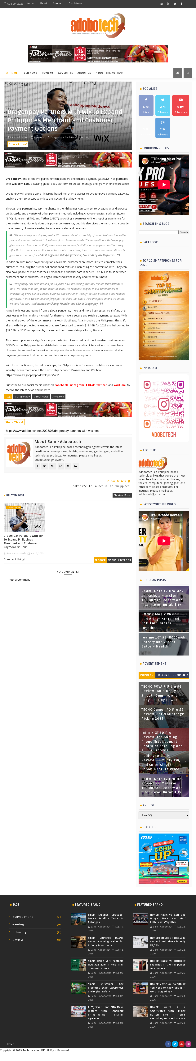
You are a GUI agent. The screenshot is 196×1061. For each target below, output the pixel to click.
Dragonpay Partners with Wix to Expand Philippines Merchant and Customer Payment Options (23, 541)
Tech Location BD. (34, 1050)
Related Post (15, 495)
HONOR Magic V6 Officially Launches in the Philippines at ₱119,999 (168, 965)
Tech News (29, 72)
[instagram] (161, 4)
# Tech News (41, 396)
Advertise (65, 72)
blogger (100, 560)
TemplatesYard (89, 1056)
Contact (58, 3)
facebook (124, 560)
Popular (147, 675)
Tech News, (71, 137)
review (17, 940)
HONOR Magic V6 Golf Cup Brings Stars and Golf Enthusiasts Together (168, 918)
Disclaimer (75, 3)
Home (30, 3)
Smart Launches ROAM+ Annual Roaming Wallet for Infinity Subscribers (105, 941)
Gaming (18, 924)
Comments (181, 675)
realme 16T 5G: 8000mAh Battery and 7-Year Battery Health (163, 642)
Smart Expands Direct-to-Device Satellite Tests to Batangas (105, 918)
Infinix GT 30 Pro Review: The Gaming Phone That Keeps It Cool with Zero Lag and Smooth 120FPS (162, 742)
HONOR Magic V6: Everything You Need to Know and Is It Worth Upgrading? (168, 988)
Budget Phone (22, 917)
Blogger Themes (128, 1056)
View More (124, 495)
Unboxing (19, 932)
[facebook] (182, 4)
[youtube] (168, 4)
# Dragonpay (22, 396)
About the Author (109, 72)
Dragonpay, (58, 137)
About (43, 3)
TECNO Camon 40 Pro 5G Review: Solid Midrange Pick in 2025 (162, 714)
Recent (163, 675)
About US (84, 72)
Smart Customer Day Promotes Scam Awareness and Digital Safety (105, 988)
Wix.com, (84, 137)
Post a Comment (19, 579)
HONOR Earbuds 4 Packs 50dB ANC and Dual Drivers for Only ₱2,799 (168, 941)
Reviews (48, 72)
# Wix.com (58, 396)
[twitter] (175, 4)
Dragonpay (13, 507)
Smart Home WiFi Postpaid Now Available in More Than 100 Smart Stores (105, 965)
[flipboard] (188, 4)
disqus (112, 560)
